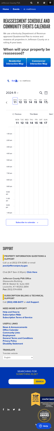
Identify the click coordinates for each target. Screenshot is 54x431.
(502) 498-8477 (15, 302)
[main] (27, 156)
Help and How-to (11, 312)
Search (39, 381)
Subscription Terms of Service (17, 317)
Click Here (32, 272)
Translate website (10, 353)
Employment (9, 335)
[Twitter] (14, 409)
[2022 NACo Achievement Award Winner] (39, 416)
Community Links (11, 332)
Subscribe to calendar (25, 222)
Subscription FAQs (12, 314)
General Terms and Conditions (18, 338)
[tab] (15, 101)
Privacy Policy (10, 341)
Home (6, 9)
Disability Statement (13, 343)
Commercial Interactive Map (38, 62)
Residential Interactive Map (14, 62)
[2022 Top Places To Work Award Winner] (39, 400)
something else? (27, 372)
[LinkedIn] (8, 409)
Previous (18, 114)
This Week (34, 114)
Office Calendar (10, 330)
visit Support (32, 302)
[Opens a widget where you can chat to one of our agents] (43, 426)
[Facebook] (3, 409)
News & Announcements (15, 327)
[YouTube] (19, 409)
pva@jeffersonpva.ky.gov (15, 265)
